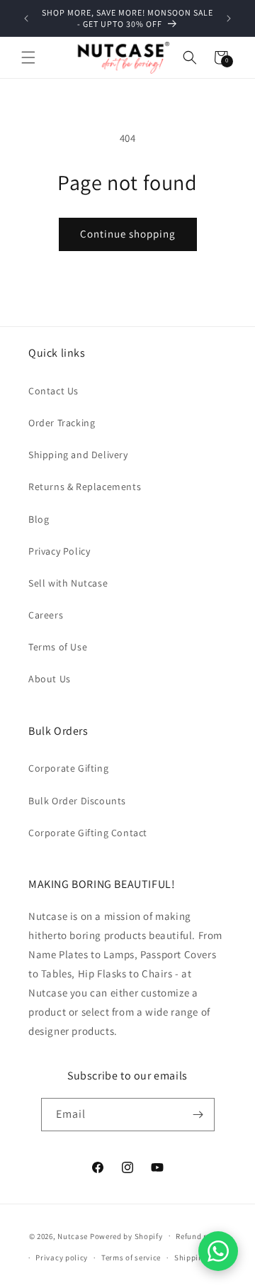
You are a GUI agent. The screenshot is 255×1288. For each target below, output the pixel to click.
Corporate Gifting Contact (87, 832)
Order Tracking (61, 422)
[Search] (189, 57)
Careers (45, 615)
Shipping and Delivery (78, 454)
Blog (38, 519)
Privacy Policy (59, 551)
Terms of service (131, 1257)
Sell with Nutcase (68, 583)
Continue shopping (128, 233)
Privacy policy (61, 1257)
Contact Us (53, 390)
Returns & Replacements (84, 486)
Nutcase (72, 1235)
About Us (49, 678)
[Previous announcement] (26, 18)
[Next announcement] (228, 18)
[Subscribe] (198, 1114)
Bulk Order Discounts (77, 800)
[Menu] (28, 57)
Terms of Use (57, 646)
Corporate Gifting (68, 768)
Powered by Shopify (126, 1235)
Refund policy (201, 1236)
